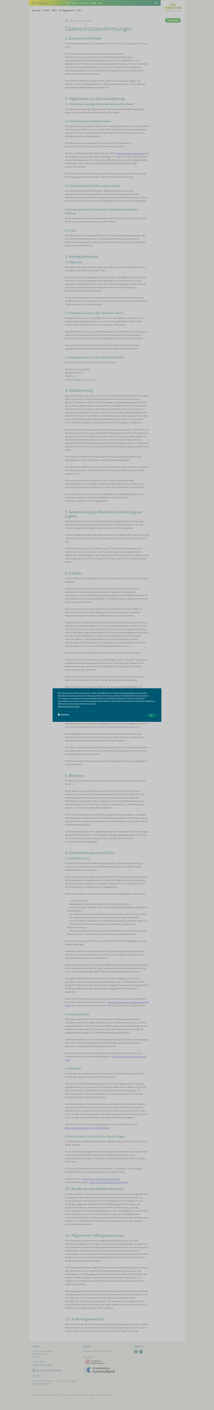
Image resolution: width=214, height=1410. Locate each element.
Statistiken (65, 714)
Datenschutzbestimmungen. (69, 706)
